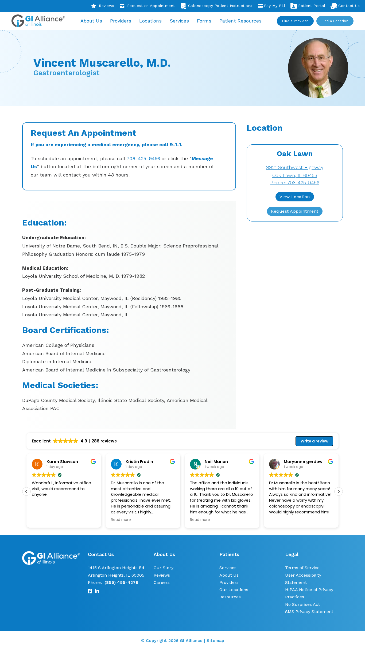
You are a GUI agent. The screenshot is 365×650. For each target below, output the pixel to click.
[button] (339, 491)
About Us (91, 21)
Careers (162, 582)
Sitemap (215, 640)
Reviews (106, 5)
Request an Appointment (151, 5)
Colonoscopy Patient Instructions (220, 5)
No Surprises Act (302, 604)
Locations (150, 21)
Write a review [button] (314, 441)
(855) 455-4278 (121, 582)
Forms (204, 21)
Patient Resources (240, 21)
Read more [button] (121, 519)
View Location (294, 196)
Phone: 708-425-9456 (294, 182)
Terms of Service (302, 567)
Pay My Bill (274, 5)
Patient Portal (311, 5)
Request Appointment (295, 211)
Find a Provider (295, 21)
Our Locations (233, 589)
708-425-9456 (143, 158)
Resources (230, 596)
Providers (120, 21)
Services (179, 21)
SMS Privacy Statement (309, 611)
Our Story (163, 567)
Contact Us (349, 5)
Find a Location (335, 21)
